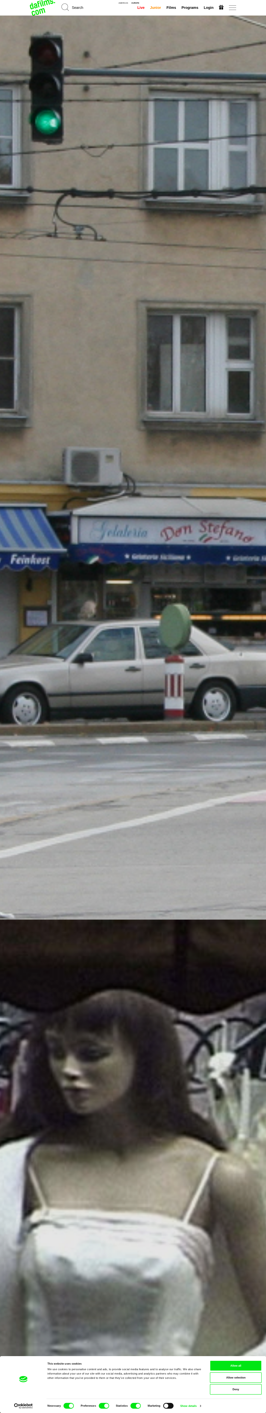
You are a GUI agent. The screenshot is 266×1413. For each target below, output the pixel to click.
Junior (155, 8)
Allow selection (236, 1377)
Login (209, 8)
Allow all (235, 1365)
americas (123, 3)
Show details (188, 1405)
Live (141, 8)
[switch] (104, 1406)
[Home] (43, 7)
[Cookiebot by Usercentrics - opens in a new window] (23, 1406)
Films (171, 8)
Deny (236, 1389)
